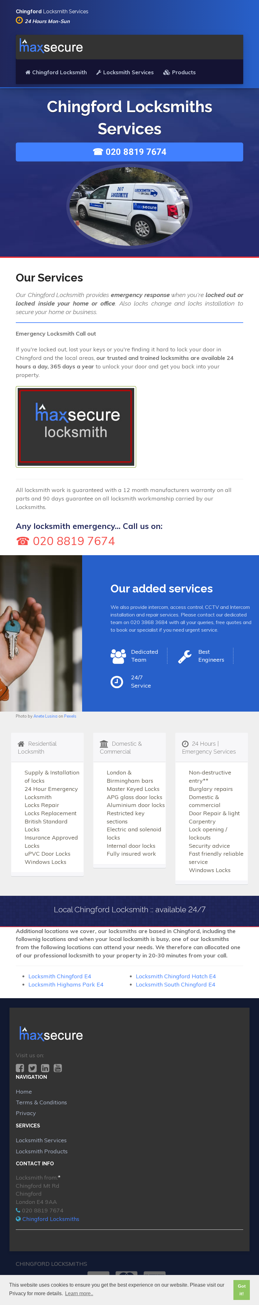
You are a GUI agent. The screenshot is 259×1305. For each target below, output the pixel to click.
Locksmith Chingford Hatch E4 (176, 976)
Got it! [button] (242, 1290)
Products (184, 72)
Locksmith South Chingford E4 (175, 984)
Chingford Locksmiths (50, 1219)
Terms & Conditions (41, 1102)
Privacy (26, 1113)
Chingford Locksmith (59, 72)
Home (24, 1091)
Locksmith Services (128, 72)
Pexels (70, 716)
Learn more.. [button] (79, 1293)
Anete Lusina (45, 716)
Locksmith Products (42, 1151)
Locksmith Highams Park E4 (66, 984)
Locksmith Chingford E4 (59, 976)
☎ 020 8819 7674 (129, 152)
